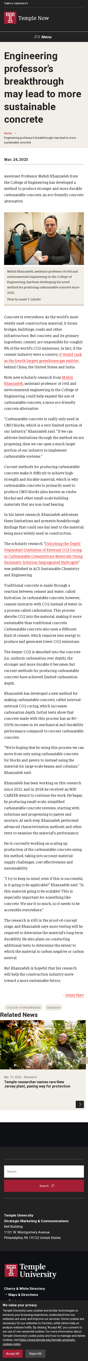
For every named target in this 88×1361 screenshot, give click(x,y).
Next (84, 1060)
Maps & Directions (23, 1295)
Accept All (12, 1353)
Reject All (35, 1353)
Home (8, 133)
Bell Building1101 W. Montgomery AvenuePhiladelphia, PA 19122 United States (32, 1232)
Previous (3, 1060)
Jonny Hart (74, 994)
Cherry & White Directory (24, 1289)
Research (53, 1007)
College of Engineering (23, 1007)
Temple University (16, 3)
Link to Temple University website (30, 1271)
